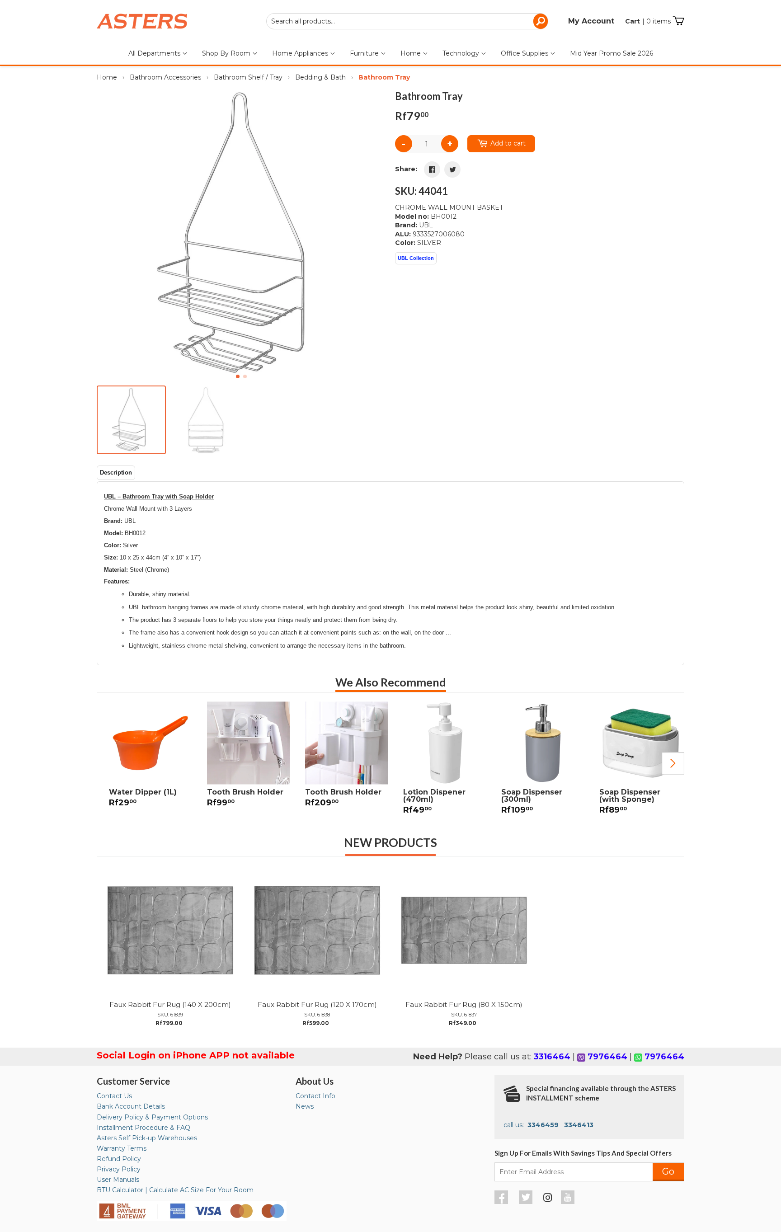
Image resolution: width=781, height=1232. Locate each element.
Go (668, 1171)
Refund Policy (119, 1159)
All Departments (155, 53)
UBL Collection (416, 258)
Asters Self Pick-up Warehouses (147, 1138)
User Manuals (118, 1180)
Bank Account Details (131, 1106)
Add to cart (508, 143)
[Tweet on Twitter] (452, 169)
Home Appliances (301, 53)
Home (411, 53)
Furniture (365, 53)
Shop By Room (227, 53)
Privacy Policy (119, 1169)
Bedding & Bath (320, 77)
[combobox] (407, 21)
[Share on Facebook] (432, 169)
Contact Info (315, 1096)
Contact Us (114, 1096)
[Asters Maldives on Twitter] (527, 1202)
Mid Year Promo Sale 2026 (611, 53)
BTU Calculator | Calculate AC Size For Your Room (175, 1190)
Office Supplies (525, 53)
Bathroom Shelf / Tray (248, 77)
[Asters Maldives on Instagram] (547, 1199)
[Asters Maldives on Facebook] (502, 1202)
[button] (375, 234)
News (305, 1106)
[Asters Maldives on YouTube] (569, 1202)
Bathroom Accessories (165, 77)
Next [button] (673, 763)
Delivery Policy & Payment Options (152, 1117)
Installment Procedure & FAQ (143, 1128)
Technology (461, 53)
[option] (146, 759)
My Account (591, 21)
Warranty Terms (121, 1148)
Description (116, 472)
